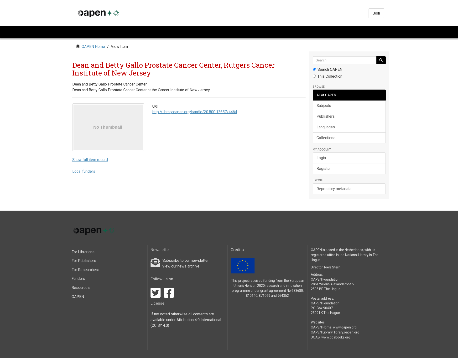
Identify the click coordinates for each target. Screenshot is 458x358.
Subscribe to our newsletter (185, 260)
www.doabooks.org (335, 337)
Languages (326, 127)
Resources (81, 287)
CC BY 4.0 (160, 325)
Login (321, 158)
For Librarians (83, 252)
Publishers (326, 116)
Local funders (83, 171)
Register (324, 168)
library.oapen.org (346, 332)
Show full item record (90, 159)
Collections (326, 138)
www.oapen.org (345, 327)
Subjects (324, 105)
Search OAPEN (329, 69)
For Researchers (85, 269)
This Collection (329, 76)
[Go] (381, 60)
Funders (78, 278)
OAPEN (78, 296)
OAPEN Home (93, 46)
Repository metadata (334, 189)
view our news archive (180, 266)
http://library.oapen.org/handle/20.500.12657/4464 (194, 112)
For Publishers (84, 260)
